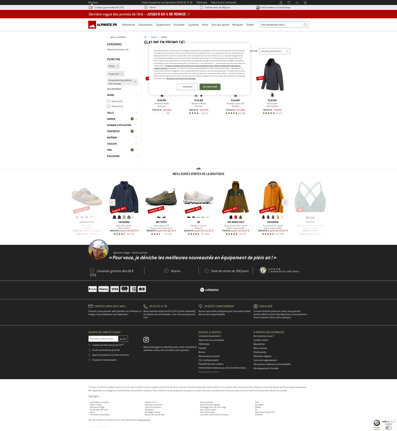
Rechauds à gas (97, 407)
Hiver (205, 24)
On (256, 409)
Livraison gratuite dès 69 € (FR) (109, 7)
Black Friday (95, 404)
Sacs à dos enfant (208, 409)
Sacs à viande (206, 402)
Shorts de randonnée (154, 414)
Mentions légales (262, 356)
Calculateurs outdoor (99, 402)
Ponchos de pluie (153, 407)
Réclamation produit (209, 356)
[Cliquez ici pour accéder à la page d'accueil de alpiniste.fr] (103, 24)
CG (200, 360)
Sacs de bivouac (207, 412)
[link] (122, 37)
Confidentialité (210, 360)
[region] (199, 69)
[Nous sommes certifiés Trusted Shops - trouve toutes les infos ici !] (263, 270)
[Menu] (394, 420)
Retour (201, 352)
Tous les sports (220, 24)
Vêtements (128, 24)
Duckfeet (259, 404)
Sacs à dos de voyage (210, 404)
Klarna (153, 7)
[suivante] (285, 202)
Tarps (92, 412)
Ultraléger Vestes (153, 412)
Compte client (261, 340)
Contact (202, 348)
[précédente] (112, 202)
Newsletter (259, 344)
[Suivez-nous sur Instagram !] (148, 340)
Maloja (258, 407)
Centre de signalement (265, 360)
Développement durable (266, 368)
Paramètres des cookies (210, 364)
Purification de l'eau (99, 409)
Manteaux (149, 409)
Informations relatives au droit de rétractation (222, 367)
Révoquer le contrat (208, 371)
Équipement (163, 24)
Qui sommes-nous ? (264, 336)
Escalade (179, 24)
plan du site (144, 419)
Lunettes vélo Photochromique (214, 414)
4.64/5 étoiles (275, 7)
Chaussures (145, 24)
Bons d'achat (260, 348)
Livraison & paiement (209, 336)
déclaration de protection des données (181, 78)
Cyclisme (193, 24)
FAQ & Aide (204, 344)
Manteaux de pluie (153, 404)
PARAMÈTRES (187, 87)
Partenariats (260, 352)
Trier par (252, 51)
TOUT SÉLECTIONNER (210, 87)
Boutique (93, 2)
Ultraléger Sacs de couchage (213, 407)
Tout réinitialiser (114, 88)
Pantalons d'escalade (100, 414)
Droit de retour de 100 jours (217, 7)
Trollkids (258, 414)
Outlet (250, 24)
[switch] (389, 428)
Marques (237, 24)
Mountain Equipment (265, 412)
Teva (257, 402)
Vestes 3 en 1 (151, 402)
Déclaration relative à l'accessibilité (272, 364)
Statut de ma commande (211, 340)
